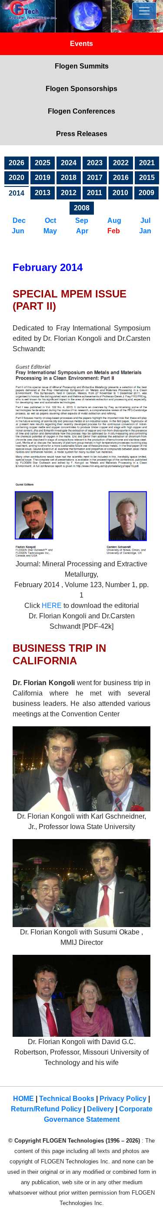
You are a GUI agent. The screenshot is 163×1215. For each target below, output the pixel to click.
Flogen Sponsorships (81, 88)
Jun (18, 231)
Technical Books (66, 1098)
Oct (50, 220)
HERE (52, 605)
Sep (81, 220)
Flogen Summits (82, 66)
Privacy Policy (123, 1098)
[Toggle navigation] (144, 11)
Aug (114, 220)
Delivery (100, 1109)
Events (81, 43)
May (51, 231)
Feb (113, 231)
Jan (145, 231)
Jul (145, 220)
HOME (23, 1098)
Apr (83, 231)
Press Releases (81, 133)
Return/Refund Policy (46, 1109)
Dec (19, 220)
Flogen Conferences (81, 111)
